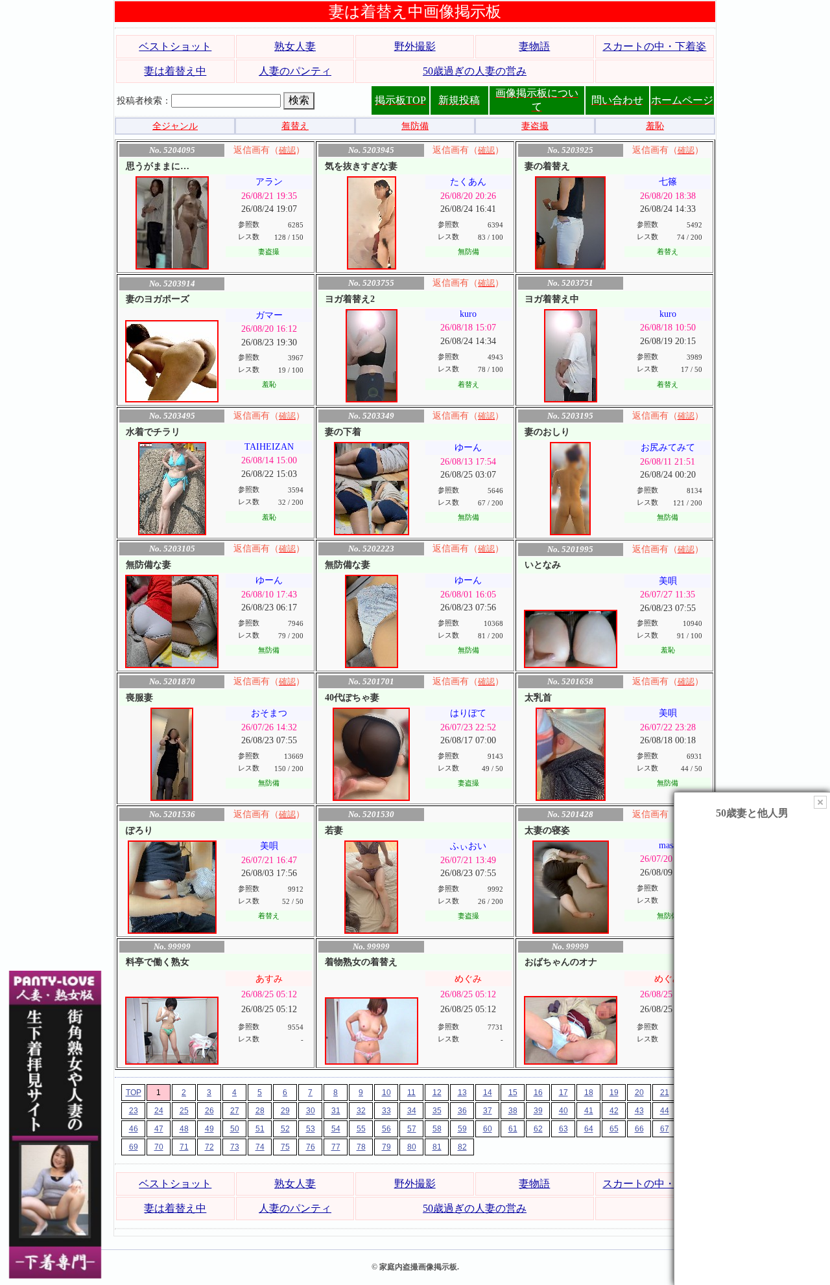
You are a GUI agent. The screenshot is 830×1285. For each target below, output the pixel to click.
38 (512, 1110)
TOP (133, 1092)
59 (462, 1128)
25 (184, 1110)
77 (335, 1147)
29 (285, 1110)
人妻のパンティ (295, 70)
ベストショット (175, 46)
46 (133, 1128)
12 (437, 1092)
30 (310, 1110)
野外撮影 (415, 46)
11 (411, 1092)
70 (158, 1147)
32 (361, 1110)
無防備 (415, 126)
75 (285, 1147)
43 (639, 1110)
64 (588, 1128)
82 (462, 1147)
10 (386, 1092)
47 (158, 1128)
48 (184, 1128)
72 (209, 1147)
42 (614, 1110)
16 (538, 1092)
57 (411, 1128)
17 (563, 1092)
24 (158, 1110)
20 (639, 1092)
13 (462, 1092)
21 (664, 1092)
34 (411, 1110)
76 (310, 1147)
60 (487, 1128)
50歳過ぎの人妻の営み (475, 70)
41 (588, 1110)
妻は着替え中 (175, 70)
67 (664, 1128)
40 (563, 1110)
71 (184, 1147)
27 (234, 1110)
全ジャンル (175, 126)
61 (512, 1128)
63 (563, 1128)
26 (209, 1110)
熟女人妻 (295, 46)
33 (386, 1110)
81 (437, 1147)
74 (260, 1147)
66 (639, 1128)
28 (260, 1110)
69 (133, 1147)
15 (512, 1092)
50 (234, 1128)
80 (411, 1147)
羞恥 (655, 126)
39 (538, 1110)
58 (437, 1128)
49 (209, 1128)
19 (614, 1092)
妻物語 (534, 46)
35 (437, 1110)
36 (462, 1110)
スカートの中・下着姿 (654, 46)
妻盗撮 (535, 126)
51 (260, 1128)
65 (614, 1128)
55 (361, 1128)
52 (285, 1128)
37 (487, 1110)
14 (487, 1092)
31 (335, 1110)
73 (234, 1147)
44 (664, 1110)
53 (310, 1128)
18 (588, 1092)
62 (538, 1128)
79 (386, 1147)
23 (133, 1110)
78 (361, 1147)
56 (386, 1128)
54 (335, 1128)
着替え (295, 126)
